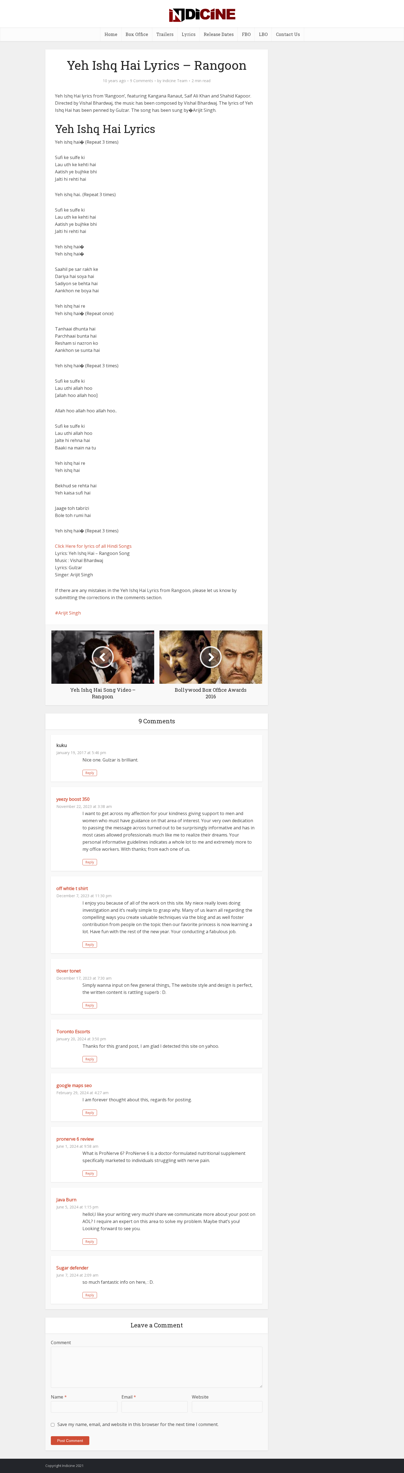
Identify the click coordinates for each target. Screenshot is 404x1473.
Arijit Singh (69, 613)
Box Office (137, 34)
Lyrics (188, 34)
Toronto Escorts (73, 1032)
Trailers (164, 34)
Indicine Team (174, 80)
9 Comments (141, 80)
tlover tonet (68, 971)
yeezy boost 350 (73, 799)
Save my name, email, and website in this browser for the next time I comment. (137, 1424)
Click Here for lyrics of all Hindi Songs (93, 546)
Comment (61, 1342)
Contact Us (288, 34)
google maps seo (74, 1085)
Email (128, 1397)
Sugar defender (72, 1268)
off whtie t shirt (72, 888)
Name (59, 1397)
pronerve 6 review (75, 1139)
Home (110, 34)
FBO (246, 34)
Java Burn (66, 1200)
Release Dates (219, 34)
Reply (89, 773)
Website (200, 1397)
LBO (263, 34)
